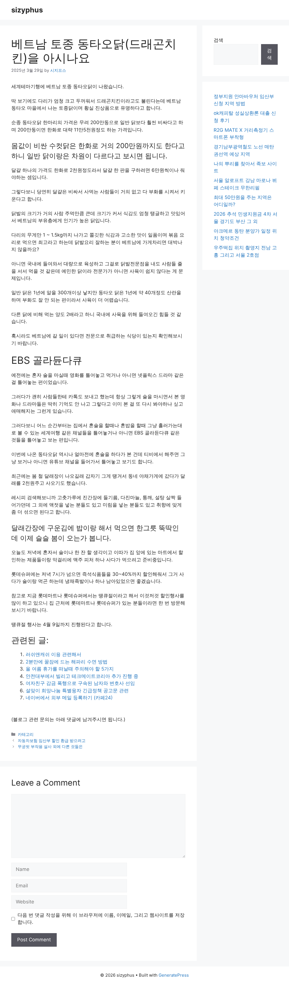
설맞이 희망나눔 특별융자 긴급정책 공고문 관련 (77, 690)
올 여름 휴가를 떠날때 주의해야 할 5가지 (70, 669)
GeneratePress (174, 975)
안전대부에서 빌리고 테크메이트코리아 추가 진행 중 (82, 676)
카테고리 (26, 734)
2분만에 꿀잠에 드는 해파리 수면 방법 (67, 662)
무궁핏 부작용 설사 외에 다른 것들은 (50, 746)
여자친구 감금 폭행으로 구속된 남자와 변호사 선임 (80, 683)
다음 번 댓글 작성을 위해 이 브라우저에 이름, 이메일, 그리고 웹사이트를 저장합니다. (101, 918)
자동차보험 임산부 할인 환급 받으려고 (52, 740)
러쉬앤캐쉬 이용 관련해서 (53, 654)
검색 (218, 40)
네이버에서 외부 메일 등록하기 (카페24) (69, 697)
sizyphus (27, 10)
